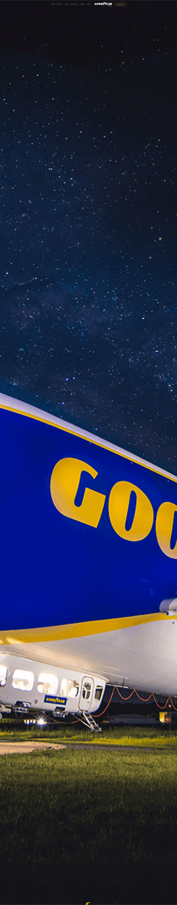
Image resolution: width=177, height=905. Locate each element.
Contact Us (120, 4)
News (82, 4)
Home (53, 4)
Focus (66, 4)
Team (88, 4)
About (59, 4)
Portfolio (74, 4)
